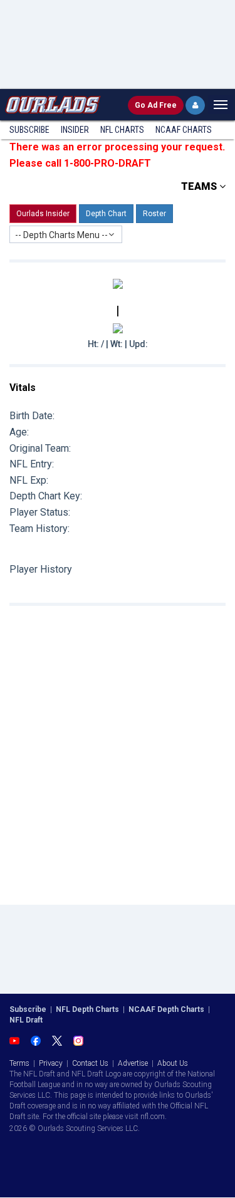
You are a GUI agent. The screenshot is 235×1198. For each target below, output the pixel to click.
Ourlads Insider (43, 213)
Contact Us (90, 1063)
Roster (154, 213)
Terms (19, 1063)
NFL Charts (122, 130)
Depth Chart (106, 213)
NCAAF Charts (183, 130)
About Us (172, 1063)
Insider (75, 130)
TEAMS (200, 186)
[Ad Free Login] (195, 105)
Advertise (133, 1063)
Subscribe (29, 130)
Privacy (51, 1063)
